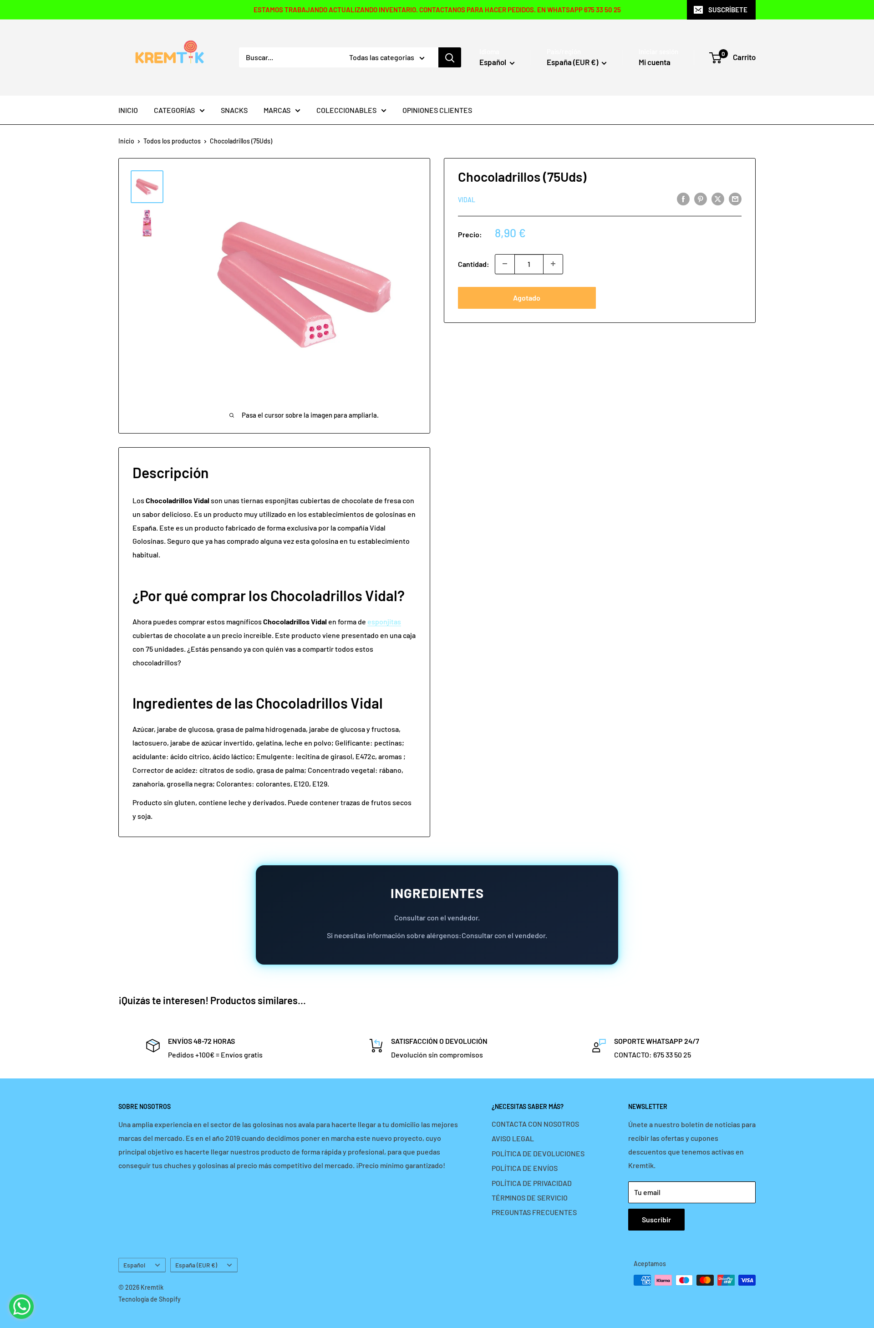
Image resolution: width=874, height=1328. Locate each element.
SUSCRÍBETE (727, 9)
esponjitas (384, 621)
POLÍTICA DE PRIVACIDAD (532, 1183)
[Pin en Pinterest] (700, 198)
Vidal (466, 199)
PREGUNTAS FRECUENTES (534, 1212)
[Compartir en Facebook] (683, 198)
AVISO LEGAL (513, 1138)
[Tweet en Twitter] (717, 198)
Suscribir (656, 1219)
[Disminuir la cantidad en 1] (504, 263)
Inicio (126, 141)
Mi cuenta (655, 61)
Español (134, 1265)
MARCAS (277, 110)
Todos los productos (172, 141)
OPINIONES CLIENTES (437, 110)
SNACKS (234, 110)
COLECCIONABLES (346, 110)
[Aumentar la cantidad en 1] (553, 263)
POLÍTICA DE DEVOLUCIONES (538, 1153)
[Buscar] (449, 57)
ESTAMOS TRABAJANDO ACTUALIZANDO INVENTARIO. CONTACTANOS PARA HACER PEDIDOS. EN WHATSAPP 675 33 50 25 (437, 9)
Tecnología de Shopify (149, 1299)
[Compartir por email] (735, 198)
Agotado (526, 297)
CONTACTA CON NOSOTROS (535, 1123)
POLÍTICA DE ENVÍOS (525, 1168)
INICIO (128, 110)
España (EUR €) (196, 1265)
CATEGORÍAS (174, 110)
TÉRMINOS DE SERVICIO (530, 1197)
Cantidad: (473, 263)
